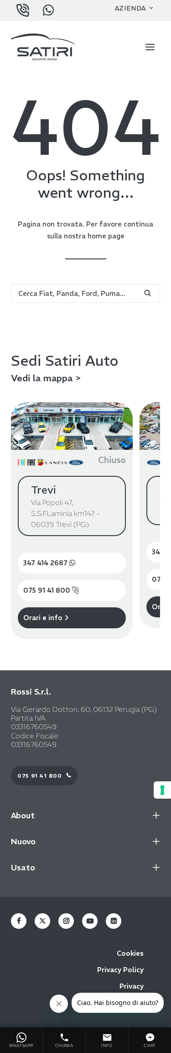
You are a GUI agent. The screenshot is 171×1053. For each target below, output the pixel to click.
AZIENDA (130, 8)
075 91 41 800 (47, 590)
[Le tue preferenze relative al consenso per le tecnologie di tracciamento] (162, 790)
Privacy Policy (120, 969)
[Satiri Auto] (43, 46)
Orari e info (43, 617)
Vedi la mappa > (46, 378)
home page (106, 236)
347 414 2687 (46, 562)
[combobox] (85, 293)
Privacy (131, 986)
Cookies (130, 953)
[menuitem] (134, 8)
